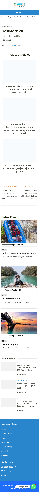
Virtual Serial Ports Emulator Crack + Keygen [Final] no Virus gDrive (19, 168)
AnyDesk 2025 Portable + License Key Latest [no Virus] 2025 (10, 194)
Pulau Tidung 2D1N (10, 344)
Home (4, 429)
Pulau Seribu (8, 302)
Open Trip (5, 442)
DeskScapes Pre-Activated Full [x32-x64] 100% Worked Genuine (27, 367)
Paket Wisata (7, 433)
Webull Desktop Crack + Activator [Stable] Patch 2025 (27, 386)
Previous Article (10, 186)
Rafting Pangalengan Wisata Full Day (19, 253)
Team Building (7, 446)
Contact (5, 455)
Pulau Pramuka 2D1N (11, 299)
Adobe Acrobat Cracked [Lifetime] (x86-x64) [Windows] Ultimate (29, 194)
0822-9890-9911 (10, 467)
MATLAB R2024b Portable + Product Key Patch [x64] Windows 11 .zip (19, 89)
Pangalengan (18, 256)
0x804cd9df (16, 45)
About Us (5, 451)
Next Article (29, 186)
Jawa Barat (8, 256)
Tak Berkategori (7, 26)
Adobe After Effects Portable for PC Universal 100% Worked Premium (27, 404)
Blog (3, 438)
